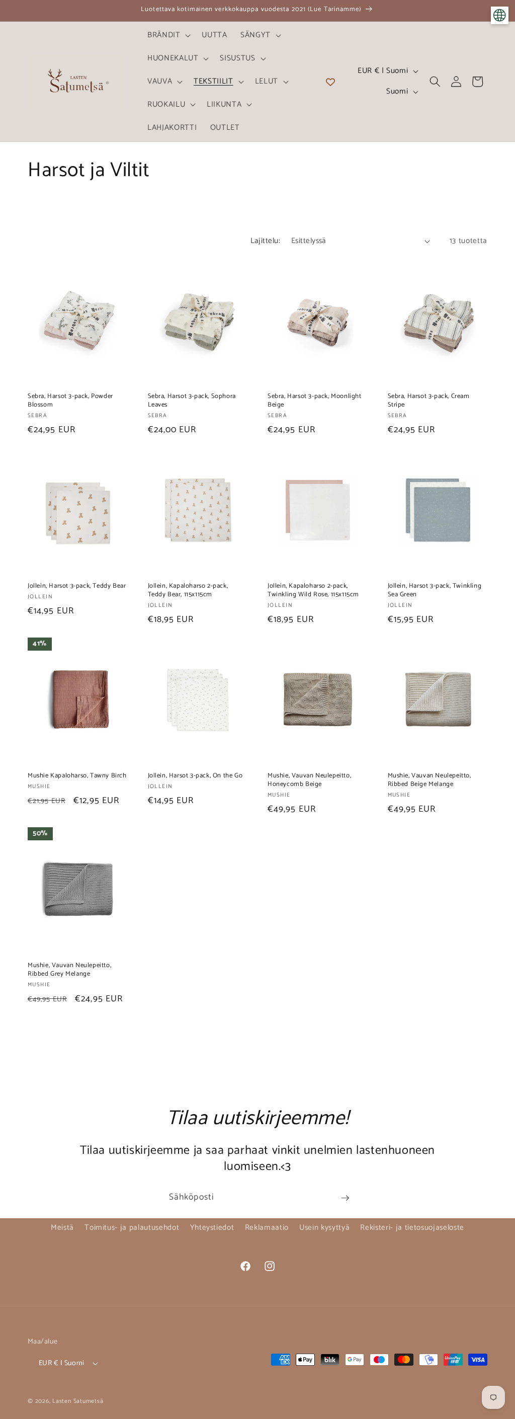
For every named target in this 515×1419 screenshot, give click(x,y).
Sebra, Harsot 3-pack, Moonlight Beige (315, 401)
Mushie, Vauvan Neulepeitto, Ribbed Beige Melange (429, 780)
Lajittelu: (265, 240)
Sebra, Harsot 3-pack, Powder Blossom (70, 401)
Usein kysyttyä (324, 1227)
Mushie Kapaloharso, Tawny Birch (77, 776)
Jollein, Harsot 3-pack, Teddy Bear (77, 586)
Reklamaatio (267, 1227)
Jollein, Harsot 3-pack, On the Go (195, 776)
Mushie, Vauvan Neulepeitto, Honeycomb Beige (309, 780)
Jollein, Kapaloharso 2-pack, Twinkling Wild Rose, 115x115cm (313, 590)
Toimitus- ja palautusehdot (131, 1227)
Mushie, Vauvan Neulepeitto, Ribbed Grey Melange (69, 970)
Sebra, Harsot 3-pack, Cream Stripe (429, 401)
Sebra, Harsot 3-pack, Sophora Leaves (192, 401)
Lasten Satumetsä (77, 1401)
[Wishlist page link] (330, 81)
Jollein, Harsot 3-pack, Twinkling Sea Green (435, 590)
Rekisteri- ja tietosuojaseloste (412, 1227)
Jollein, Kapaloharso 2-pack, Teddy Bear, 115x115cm (188, 590)
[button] (168, 35)
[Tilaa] (345, 1198)
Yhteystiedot (212, 1227)
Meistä (62, 1227)
